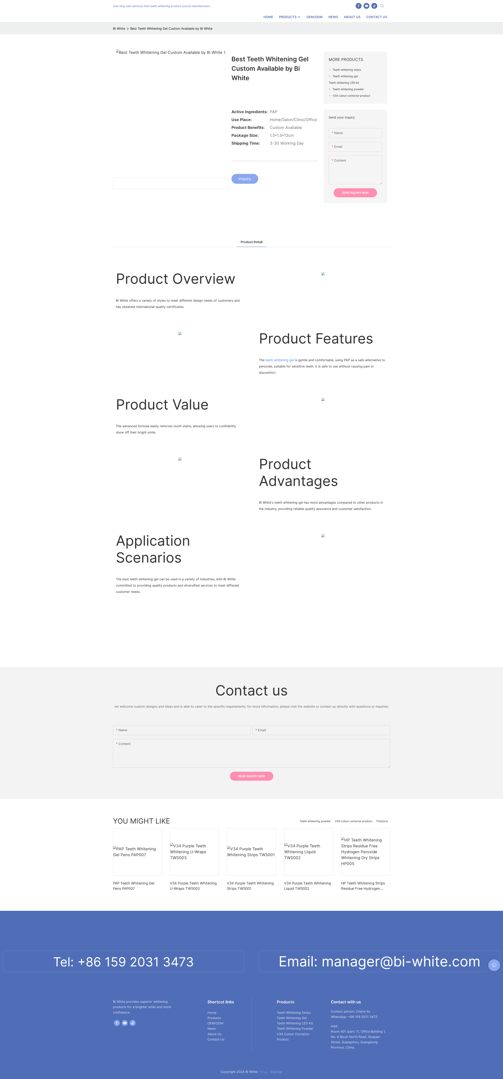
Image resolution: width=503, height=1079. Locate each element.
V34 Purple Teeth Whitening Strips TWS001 (250, 886)
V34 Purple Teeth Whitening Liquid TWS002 (307, 886)
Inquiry (245, 178)
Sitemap (275, 1072)
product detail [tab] (252, 242)
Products (382, 821)
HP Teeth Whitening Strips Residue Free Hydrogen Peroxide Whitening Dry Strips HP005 (363, 886)
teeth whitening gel (279, 360)
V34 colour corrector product (353, 821)
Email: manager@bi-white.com (379, 961)
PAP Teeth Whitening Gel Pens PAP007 (133, 886)
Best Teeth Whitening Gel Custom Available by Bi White (171, 28)
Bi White (119, 28)
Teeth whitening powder (315, 821)
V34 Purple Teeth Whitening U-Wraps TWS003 (193, 886)
